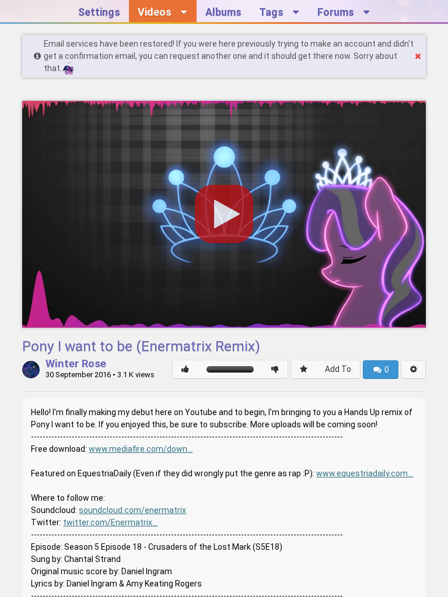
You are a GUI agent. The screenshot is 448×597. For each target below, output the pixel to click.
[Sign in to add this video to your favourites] (303, 369)
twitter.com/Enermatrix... (110, 522)
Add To (338, 369)
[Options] (413, 369)
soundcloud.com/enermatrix (132, 510)
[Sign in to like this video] (185, 369)
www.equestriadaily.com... (364, 473)
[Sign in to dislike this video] (275, 369)
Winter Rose (76, 364)
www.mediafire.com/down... (140, 449)
